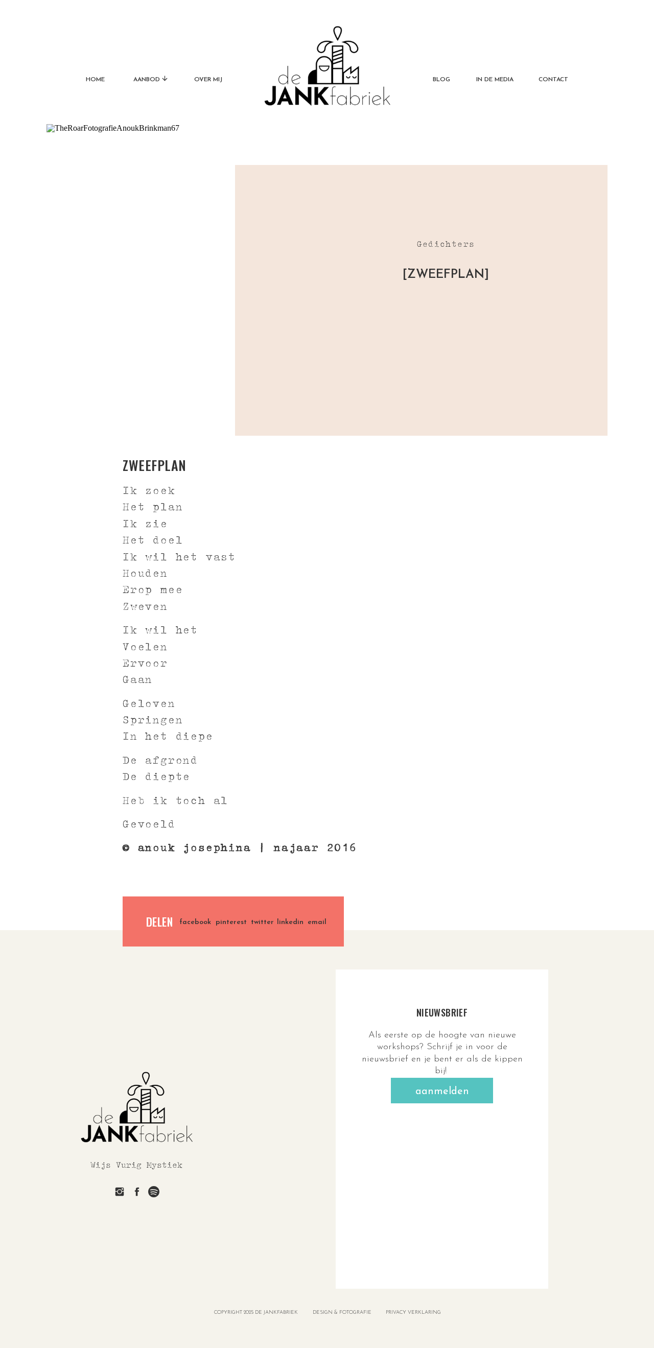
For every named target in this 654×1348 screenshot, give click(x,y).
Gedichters (446, 244)
